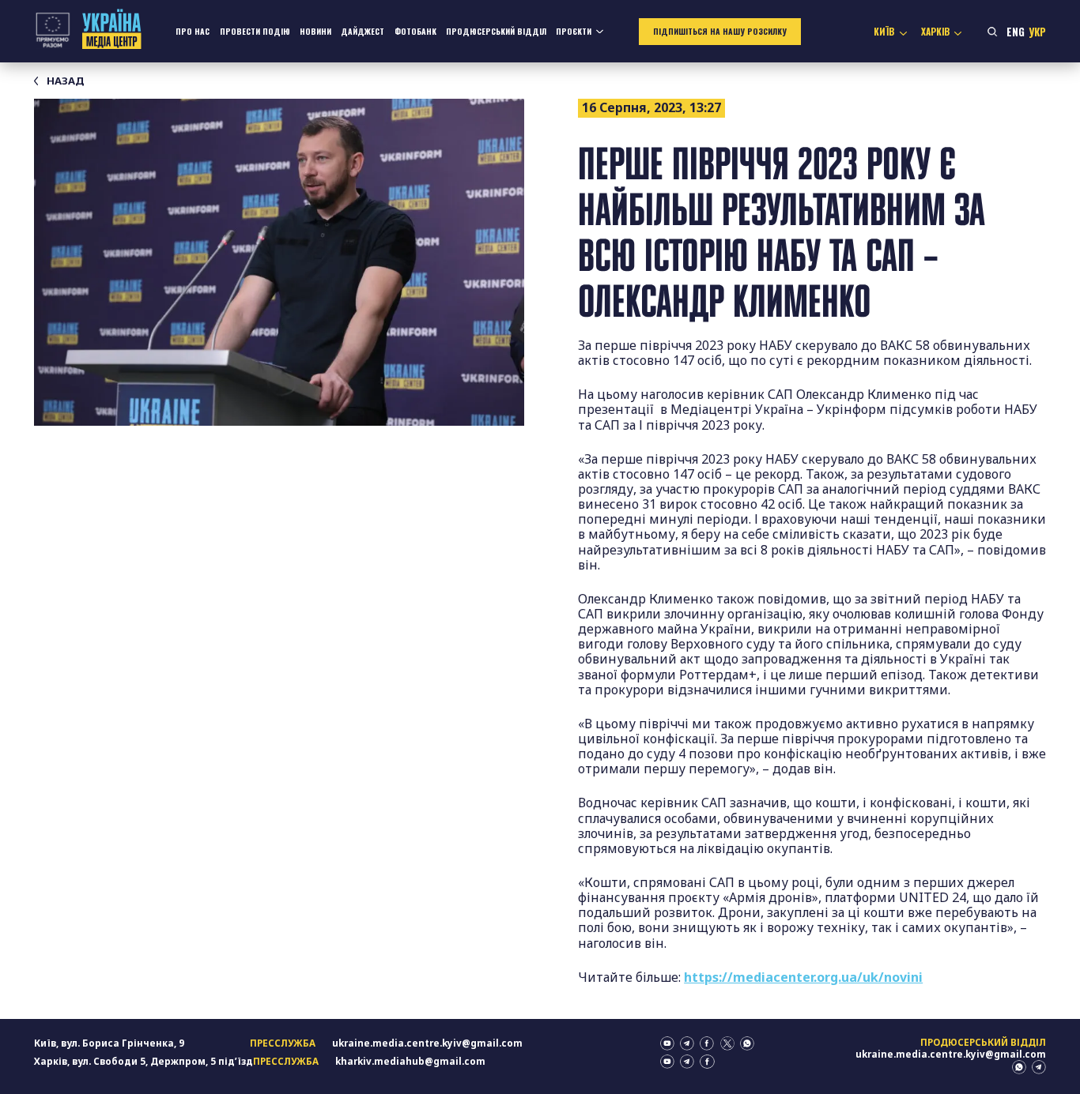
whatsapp (747, 1043)
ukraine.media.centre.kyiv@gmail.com (427, 1043)
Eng (1015, 31)
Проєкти (573, 31)
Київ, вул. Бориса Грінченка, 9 (109, 1043)
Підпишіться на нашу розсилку (720, 31)
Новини (315, 31)
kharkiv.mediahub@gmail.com (410, 1061)
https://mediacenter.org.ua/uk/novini (803, 977)
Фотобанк (415, 31)
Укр (1037, 31)
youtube (667, 1043)
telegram (687, 1043)
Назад (65, 81)
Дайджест (362, 31)
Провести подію (255, 31)
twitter (727, 1043)
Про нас (193, 31)
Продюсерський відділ (496, 31)
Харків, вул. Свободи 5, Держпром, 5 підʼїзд (143, 1061)
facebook (707, 1043)
